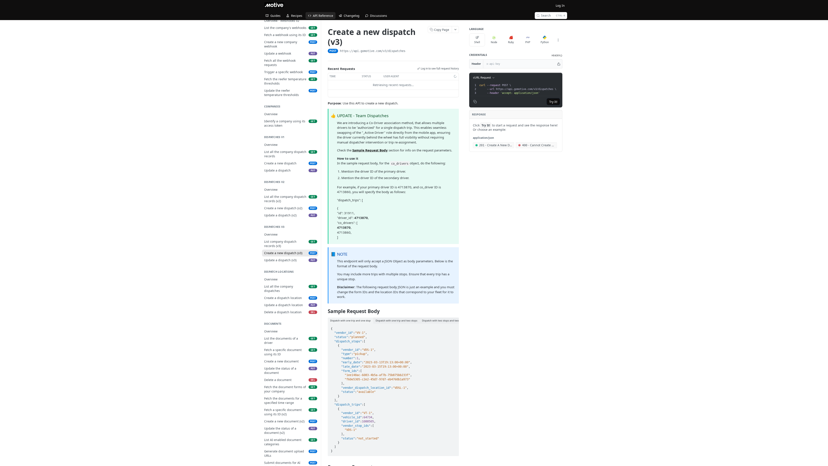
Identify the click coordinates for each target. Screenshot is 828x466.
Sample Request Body (370, 150)
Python (545, 42)
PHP (527, 42)
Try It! (553, 102)
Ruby (511, 42)
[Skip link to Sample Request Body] (325, 311)
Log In (560, 5)
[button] (557, 55)
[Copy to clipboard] (409, 51)
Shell (477, 42)
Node (494, 42)
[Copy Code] (453, 327)
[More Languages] (558, 40)
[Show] (559, 63)
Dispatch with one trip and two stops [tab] (396, 320)
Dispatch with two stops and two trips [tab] (443, 320)
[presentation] (520, 89)
